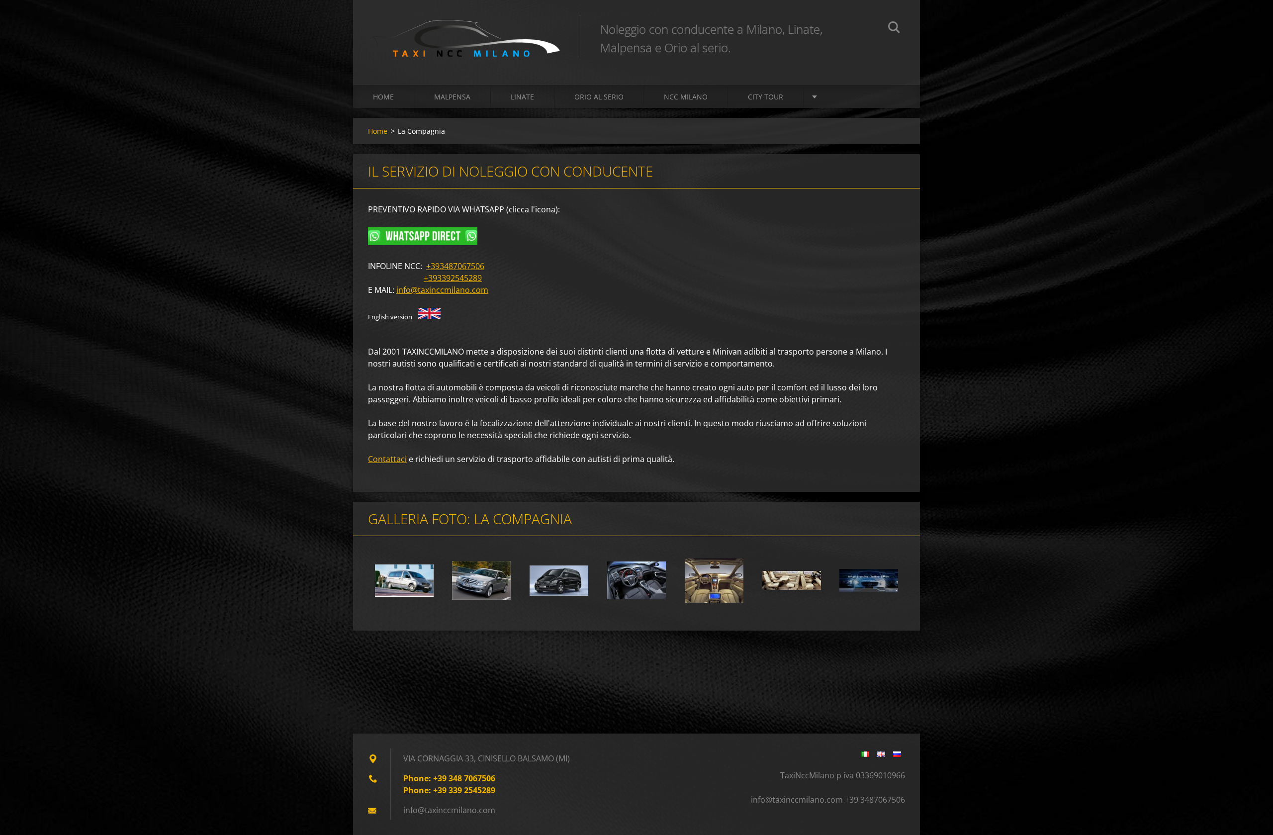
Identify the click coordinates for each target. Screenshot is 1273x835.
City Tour (765, 96)
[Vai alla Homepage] (466, 32)
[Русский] (897, 754)
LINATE (522, 96)
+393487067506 (455, 266)
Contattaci (387, 459)
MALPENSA (452, 96)
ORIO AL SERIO (599, 96)
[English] (881, 754)
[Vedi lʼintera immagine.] (404, 580)
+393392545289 (453, 278)
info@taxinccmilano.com (442, 289)
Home (383, 96)
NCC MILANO (686, 96)
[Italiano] (865, 754)
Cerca (894, 29)
